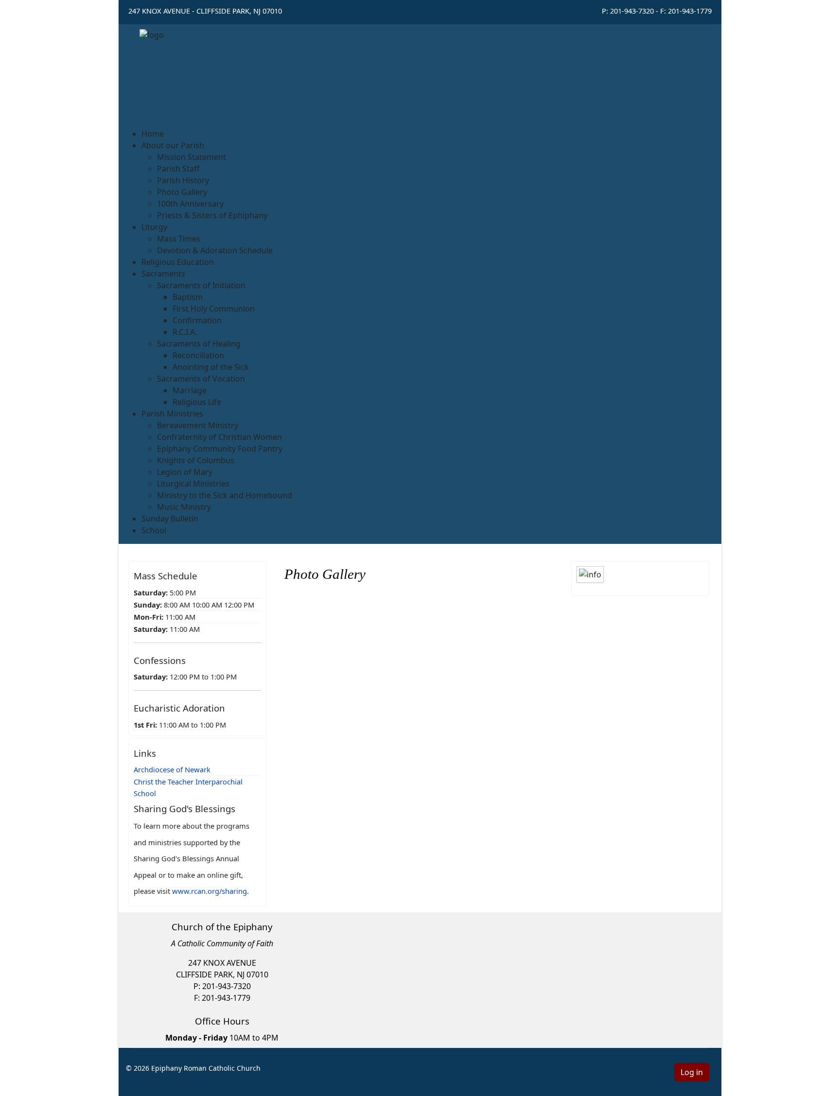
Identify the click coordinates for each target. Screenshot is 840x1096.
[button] (172, 145)
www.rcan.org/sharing (209, 891)
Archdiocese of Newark (172, 769)
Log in (692, 1072)
